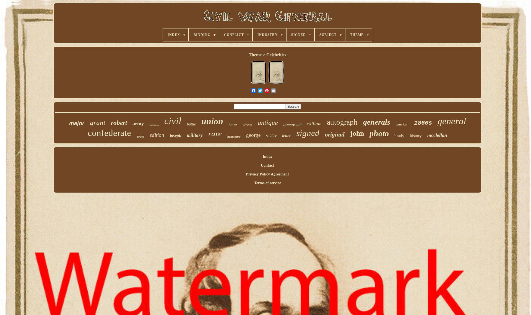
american (402, 124)
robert (119, 122)
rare (215, 133)
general (452, 121)
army (138, 123)
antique (268, 122)
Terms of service (267, 183)
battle (191, 124)
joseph (175, 135)
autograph (342, 122)
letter (286, 135)
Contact (267, 165)
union (212, 121)
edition (157, 135)
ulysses (247, 124)
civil (172, 121)
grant (97, 122)
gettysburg (234, 136)
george (253, 135)
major (76, 123)
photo (379, 133)
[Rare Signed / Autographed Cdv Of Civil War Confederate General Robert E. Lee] (258, 83)
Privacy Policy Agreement (267, 174)
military (195, 135)
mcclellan (437, 135)
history (416, 135)
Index (267, 156)
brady (399, 135)
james (233, 124)
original (335, 134)
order (140, 136)
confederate (109, 133)
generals (376, 122)
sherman (154, 125)
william (314, 123)
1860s (423, 123)
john (357, 133)
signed (307, 133)
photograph (292, 124)
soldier (271, 136)
